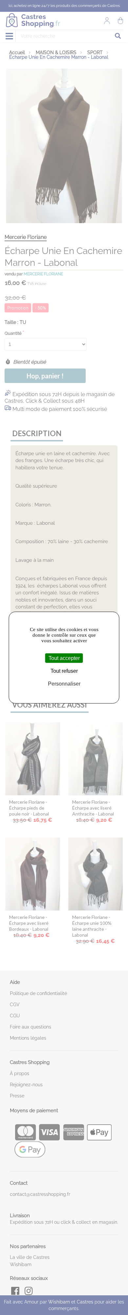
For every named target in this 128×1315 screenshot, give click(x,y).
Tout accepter (64, 658)
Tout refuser (64, 670)
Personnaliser (64, 684)
